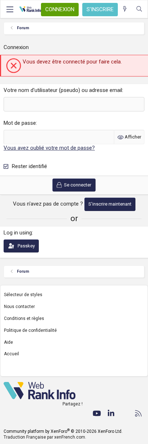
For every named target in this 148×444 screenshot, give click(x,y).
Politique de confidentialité (30, 330)
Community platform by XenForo (63, 431)
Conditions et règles (24, 318)
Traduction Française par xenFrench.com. (45, 437)
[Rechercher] (139, 9)
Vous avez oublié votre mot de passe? (49, 148)
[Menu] (10, 9)
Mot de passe (20, 123)
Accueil (11, 353)
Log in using (18, 232)
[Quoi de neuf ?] (125, 9)
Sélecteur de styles (23, 294)
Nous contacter (19, 306)
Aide (8, 342)
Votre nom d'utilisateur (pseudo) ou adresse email (63, 90)
